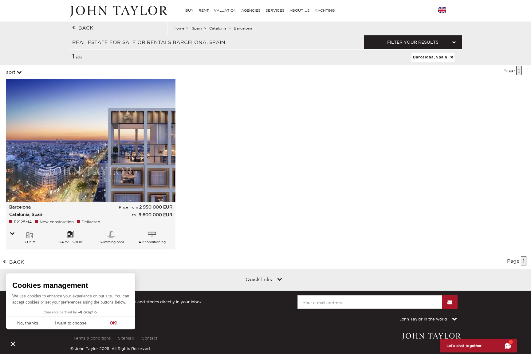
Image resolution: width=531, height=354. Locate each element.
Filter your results (413, 42)
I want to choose (71, 322)
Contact (149, 338)
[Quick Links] (279, 279)
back (85, 27)
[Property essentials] (12, 234)
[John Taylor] (118, 10)
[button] (13, 343)
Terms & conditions (92, 338)
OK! (114, 322)
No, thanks (27, 322)
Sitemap (126, 338)
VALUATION (225, 10)
